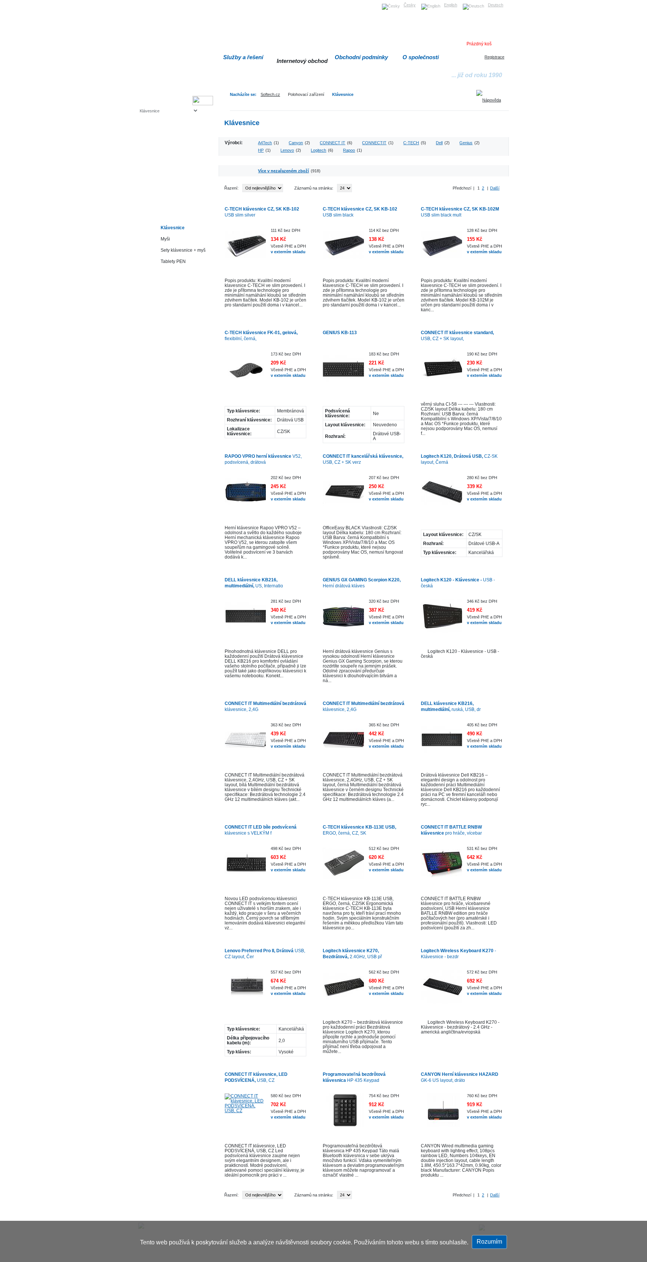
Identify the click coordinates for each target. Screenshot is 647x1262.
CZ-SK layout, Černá (459, 459)
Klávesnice (342, 94)
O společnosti (421, 57)
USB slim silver (262, 211)
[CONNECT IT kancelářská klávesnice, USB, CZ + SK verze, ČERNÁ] (343, 496)
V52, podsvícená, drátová (263, 459)
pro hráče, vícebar (451, 829)
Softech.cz (270, 94)
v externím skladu (288, 251)
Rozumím (489, 1241)
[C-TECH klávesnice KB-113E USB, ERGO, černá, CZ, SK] (343, 866)
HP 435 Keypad (354, 1077)
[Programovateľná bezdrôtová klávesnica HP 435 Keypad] (343, 1114)
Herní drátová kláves (362, 582)
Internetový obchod (302, 61)
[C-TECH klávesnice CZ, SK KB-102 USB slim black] (343, 248)
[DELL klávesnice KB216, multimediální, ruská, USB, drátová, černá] (441, 743)
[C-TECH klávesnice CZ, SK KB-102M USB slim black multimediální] (441, 248)
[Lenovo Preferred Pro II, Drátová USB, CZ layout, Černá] (245, 990)
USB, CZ (256, 1077)
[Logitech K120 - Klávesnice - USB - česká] (441, 619)
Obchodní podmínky (361, 57)
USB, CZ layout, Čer (265, 953)
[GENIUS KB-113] (343, 372)
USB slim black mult (460, 211)
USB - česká (458, 582)
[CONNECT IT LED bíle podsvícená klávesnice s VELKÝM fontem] (245, 866)
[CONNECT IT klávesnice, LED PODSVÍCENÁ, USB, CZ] (245, 1114)
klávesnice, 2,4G (265, 706)
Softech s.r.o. (151, 2)
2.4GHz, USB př (352, 953)
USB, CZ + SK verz (363, 459)
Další (494, 188)
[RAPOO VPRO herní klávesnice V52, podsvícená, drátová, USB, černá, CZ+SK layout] (245, 496)
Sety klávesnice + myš (183, 250)
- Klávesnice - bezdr (458, 953)
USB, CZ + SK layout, (457, 335)
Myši (165, 238)
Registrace (494, 57)
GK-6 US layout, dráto (459, 1077)
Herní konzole (165, 171)
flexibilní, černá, (261, 335)
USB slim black (360, 211)
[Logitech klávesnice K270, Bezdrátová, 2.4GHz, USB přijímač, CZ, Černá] (343, 990)
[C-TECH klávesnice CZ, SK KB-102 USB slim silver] (245, 248)
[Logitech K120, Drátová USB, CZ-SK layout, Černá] (441, 496)
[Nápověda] (491, 97)
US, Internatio (254, 582)
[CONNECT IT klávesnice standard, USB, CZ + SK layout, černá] (441, 372)
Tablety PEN (173, 261)
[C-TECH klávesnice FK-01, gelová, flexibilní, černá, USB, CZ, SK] (245, 372)
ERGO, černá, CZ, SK (359, 829)
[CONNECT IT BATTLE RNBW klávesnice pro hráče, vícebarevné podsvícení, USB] (441, 866)
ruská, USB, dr (451, 706)
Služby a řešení (243, 57)
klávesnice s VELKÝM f (261, 829)
